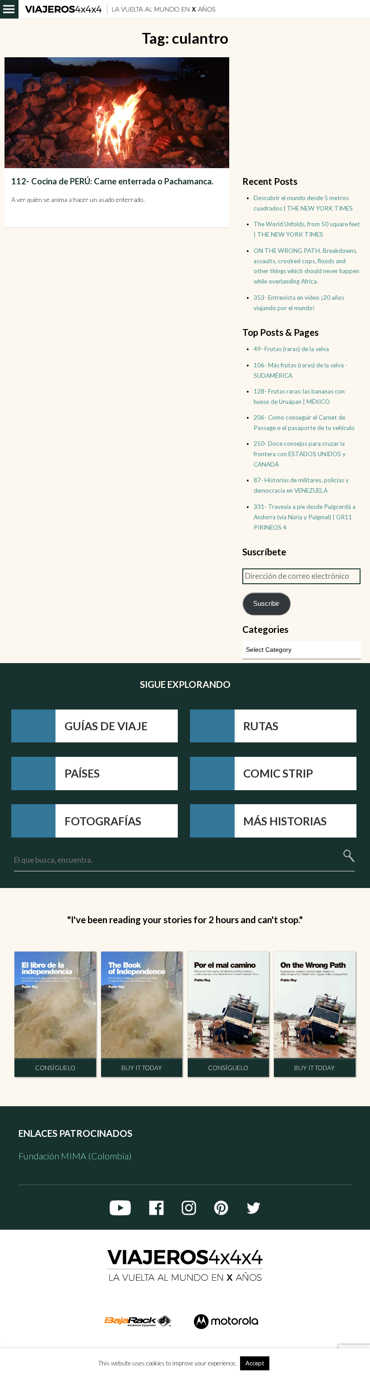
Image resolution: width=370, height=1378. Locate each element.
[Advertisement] (301, 113)
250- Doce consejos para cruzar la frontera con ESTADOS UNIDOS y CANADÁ (300, 454)
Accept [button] (254, 1363)
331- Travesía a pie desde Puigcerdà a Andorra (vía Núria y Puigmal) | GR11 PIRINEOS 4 (305, 517)
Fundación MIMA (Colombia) (75, 1155)
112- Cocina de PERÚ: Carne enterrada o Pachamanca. (112, 181)
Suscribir (266, 603)
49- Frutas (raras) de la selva (291, 349)
